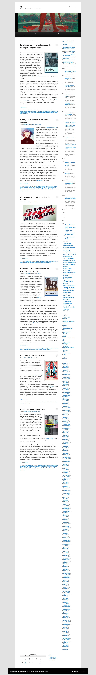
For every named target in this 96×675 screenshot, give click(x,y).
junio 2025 (65, 382)
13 (29, 659)
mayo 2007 (65, 630)
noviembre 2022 (66, 425)
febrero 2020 (65, 471)
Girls (47, 466)
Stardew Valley (43, 189)
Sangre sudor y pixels (24, 189)
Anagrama (66, 247)
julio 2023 (65, 414)
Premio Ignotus (66, 294)
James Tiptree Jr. (67, 272)
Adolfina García (34, 49)
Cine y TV (27, 465)
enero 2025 (65, 389)
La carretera (65, 275)
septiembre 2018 (66, 494)
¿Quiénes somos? (61, 33)
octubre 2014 (66, 559)
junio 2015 (65, 548)
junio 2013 (65, 581)
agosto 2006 (65, 642)
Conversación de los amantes (25, 111)
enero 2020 (65, 472)
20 (29, 661)
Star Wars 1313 (37, 189)
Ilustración (65, 333)
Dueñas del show (37, 466)
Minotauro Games (37, 188)
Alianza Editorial (68, 245)
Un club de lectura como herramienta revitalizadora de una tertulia (70, 71)
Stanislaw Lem (67, 303)
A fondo (65, 315)
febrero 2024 (65, 404)
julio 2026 (65, 364)
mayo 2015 (65, 550)
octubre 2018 (66, 493)
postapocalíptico (68, 290)
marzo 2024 (65, 403)
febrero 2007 (65, 634)
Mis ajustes (75, 671)
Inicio (22, 33)
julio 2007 (65, 627)
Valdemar (66, 309)
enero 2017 (65, 522)
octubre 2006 (66, 639)
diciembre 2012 (66, 590)
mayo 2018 (65, 500)
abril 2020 (65, 468)
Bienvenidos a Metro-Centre (41, 261)
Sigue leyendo (24, 107)
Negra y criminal (66, 342)
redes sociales (32, 349)
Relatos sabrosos (66, 353)
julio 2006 (65, 643)
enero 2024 (65, 406)
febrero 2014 (65, 570)
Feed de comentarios (53, 658)
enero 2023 (65, 422)
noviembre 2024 (66, 392)
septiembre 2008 (66, 609)
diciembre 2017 (66, 507)
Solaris (68, 299)
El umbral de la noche (41, 111)
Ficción (64, 326)
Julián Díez (73, 272)
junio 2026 (65, 366)
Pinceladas (65, 346)
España (21, 349)
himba (43, 401)
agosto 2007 (65, 625)
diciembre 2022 (66, 424)
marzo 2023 (65, 420)
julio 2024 (65, 398)
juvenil (46, 401)
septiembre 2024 (66, 395)
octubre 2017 (66, 509)
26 (25, 662)
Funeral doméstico (48, 111)
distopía (71, 258)
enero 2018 (65, 505)
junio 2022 (65, 432)
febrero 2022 (65, 438)
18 (22, 661)
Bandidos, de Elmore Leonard (69, 63)
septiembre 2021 (66, 445)
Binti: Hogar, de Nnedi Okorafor (33, 355)
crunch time (51, 186)
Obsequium (67, 173)
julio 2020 (65, 464)
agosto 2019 (65, 479)
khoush (49, 401)
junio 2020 (65, 465)
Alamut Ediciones (67, 243)
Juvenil (64, 335)
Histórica (65, 329)
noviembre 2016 (66, 525)
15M (36, 348)
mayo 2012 (65, 599)
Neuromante (65, 283)
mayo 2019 (65, 483)
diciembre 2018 (66, 490)
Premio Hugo (67, 292)
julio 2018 (65, 497)
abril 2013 (65, 584)
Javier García (34, 202)
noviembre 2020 (66, 458)
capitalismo (46, 186)
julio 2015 (65, 547)
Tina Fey (42, 468)
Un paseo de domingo (53, 112)
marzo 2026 (65, 370)
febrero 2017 (65, 520)
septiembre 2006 (66, 641)
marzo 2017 (65, 519)
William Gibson (66, 311)
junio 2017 (65, 515)
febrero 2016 (65, 537)
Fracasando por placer (67, 328)
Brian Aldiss (65, 254)
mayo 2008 (65, 613)
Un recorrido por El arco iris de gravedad (68, 43)
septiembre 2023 (66, 411)
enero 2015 (65, 555)
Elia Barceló (72, 260)
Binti (36, 401)
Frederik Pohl (73, 262)
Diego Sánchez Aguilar (45, 348)
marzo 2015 (65, 552)
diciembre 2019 (66, 474)
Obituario (65, 344)
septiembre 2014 (66, 561)
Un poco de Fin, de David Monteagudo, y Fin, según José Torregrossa (70, 198)
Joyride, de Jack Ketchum (70, 137)
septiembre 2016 (66, 527)
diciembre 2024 (66, 391)
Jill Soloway (31, 467)
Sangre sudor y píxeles (52, 188)
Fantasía (65, 325)
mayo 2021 (65, 450)
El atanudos (34, 111)
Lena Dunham (40, 467)
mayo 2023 (65, 417)
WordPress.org (52, 660)
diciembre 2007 (66, 620)
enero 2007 (65, 635)
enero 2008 (65, 619)
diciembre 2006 (66, 636)
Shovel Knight (31, 189)
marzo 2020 (65, 469)
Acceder (50, 655)
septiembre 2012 (66, 594)
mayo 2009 (65, 603)
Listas (64, 336)
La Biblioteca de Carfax (68, 274)
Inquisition (22, 188)
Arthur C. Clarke (66, 248)
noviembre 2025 (66, 375)
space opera (67, 301)
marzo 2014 (65, 569)
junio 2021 (65, 449)
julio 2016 (65, 530)
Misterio (65, 340)
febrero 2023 (65, 421)
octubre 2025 (66, 377)
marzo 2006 (65, 649)
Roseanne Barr (26, 468)
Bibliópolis (67, 251)
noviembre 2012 (66, 591)
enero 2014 (65, 572)
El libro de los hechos (54, 348)
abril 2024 (65, 402)
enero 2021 (65, 456)
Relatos (32, 110)
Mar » (41, 663)
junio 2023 (65, 415)
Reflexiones (65, 350)
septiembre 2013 (66, 577)
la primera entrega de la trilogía (36, 375)
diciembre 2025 (66, 374)
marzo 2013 (65, 585)
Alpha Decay (49, 465)
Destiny (55, 186)
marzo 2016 (65, 536)
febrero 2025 (65, 388)
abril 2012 (65, 601)
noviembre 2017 (66, 508)
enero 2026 (65, 373)
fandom (65, 262)
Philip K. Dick (69, 287)
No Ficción (27, 186)
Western (65, 358)
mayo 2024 (65, 400)
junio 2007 (65, 628)
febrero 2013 (65, 587)
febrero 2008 (65, 617)
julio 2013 (65, 580)
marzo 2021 (65, 453)
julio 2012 (65, 596)
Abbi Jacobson (44, 465)
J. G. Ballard (67, 270)
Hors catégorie (28, 110)
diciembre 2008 (66, 605)
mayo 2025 (65, 384)
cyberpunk (65, 258)
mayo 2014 (65, 566)
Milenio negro (32, 262)
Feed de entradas (52, 657)
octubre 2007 (66, 623)
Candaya (52, 110)
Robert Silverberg (39, 349)
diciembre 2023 (66, 407)
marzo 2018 (65, 503)
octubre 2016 (66, 526)
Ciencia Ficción (28, 261)
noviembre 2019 (66, 475)
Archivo (49, 33)
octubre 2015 (66, 543)
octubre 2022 (66, 427)
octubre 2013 (66, 576)
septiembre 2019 (66, 478)
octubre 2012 (66, 592)
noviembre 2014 (66, 558)
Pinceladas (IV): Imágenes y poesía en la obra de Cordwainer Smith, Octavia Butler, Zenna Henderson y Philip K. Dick (70, 125)
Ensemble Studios (32, 187)
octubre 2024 (66, 393)
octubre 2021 (66, 443)
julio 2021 (65, 447)
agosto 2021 (65, 446)
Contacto (68, 33)
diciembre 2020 (66, 457)
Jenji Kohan (26, 467)
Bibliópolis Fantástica (69, 253)
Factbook (25, 349)
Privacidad (23, 35)
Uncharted (48, 189)
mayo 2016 (65, 533)
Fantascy (69, 262)
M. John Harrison (67, 278)
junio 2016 (65, 532)
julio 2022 (65, 431)
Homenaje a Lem (66, 331)
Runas (65, 299)
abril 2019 (65, 485)
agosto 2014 (65, 562)
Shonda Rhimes (32, 468)
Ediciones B (66, 260)
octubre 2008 (66, 608)
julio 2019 (65, 480)
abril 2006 (65, 648)
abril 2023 (65, 418)
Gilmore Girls (43, 466)
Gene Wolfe (65, 264)
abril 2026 (65, 369)
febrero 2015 (65, 554)
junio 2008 (65, 612)
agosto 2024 (65, 396)
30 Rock (39, 465)
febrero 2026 (65, 371)
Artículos (26, 33)
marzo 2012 (65, 602)
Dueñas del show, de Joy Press (32, 409)
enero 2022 (65, 439)
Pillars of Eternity (44, 188)
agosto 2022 (65, 429)
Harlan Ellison (65, 266)
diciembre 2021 (66, 440)
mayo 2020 (65, 467)
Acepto (83, 671)
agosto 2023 (65, 413)
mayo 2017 (65, 516)
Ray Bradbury (66, 295)
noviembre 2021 (66, 442)
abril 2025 (65, 385)
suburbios (41, 262)
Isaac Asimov (67, 268)
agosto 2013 (65, 578)
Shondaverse (37, 468)
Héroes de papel (53, 187)
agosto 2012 (65, 595)
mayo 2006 (65, 646)
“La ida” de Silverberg (36, 322)
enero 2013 (65, 588)
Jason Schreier (27, 188)
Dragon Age (26, 187)
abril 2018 (65, 501)
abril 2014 (65, 567)
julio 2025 (65, 381)
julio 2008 (65, 610)
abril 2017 (65, 518)
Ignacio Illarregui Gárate (36, 124)
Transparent (46, 468)
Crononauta (40, 401)
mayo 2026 (65, 367)
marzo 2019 (65, 486)
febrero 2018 (65, 504)
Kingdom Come (26, 262)
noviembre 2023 (66, 409)
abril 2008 (65, 614)
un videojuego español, (51, 127)
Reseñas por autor (42, 33)
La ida (28, 349)
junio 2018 (65, 498)
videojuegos (53, 189)
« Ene (25, 663)
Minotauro (37, 262)
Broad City (26, 466)
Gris (42, 187)
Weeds (50, 468)
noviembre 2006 (66, 638)
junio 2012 (65, 598)
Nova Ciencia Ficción (69, 285)
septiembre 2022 (66, 428)
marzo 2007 (65, 632)
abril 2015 (65, 551)
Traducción (65, 355)
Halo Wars (48, 187)
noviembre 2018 (66, 491)
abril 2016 (65, 534)
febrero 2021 (65, 454)
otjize (21, 403)
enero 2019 (65, 489)
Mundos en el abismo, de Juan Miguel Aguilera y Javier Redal (70, 164)
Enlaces (54, 33)
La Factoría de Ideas (67, 277)
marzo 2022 (65, 436)
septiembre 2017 (66, 511)
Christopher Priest (72, 254)
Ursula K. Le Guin (68, 307)
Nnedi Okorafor (54, 401)
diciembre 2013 (66, 573)
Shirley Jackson (31, 112)
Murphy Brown (46, 467)
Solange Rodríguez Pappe (39, 112)
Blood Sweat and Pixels (39, 186)
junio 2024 (65, 399)
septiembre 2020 (66, 461)
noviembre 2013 (66, 574)
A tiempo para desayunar (46, 110)
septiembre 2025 (66, 378)
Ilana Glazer (50, 466)
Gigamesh (71, 264)
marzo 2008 (65, 616)
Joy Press (35, 467)
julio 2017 (65, 514)
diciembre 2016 (66, 523)
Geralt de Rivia (38, 187)
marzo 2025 (65, 387)
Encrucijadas (66, 324)
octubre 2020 (66, 460)
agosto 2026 (65, 363)
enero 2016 (65, 538)
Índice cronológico (33, 33)
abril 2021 (65, 451)
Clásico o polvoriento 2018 (51, 261)
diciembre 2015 (66, 540)
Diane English (31, 466)
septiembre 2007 (66, 624)
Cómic (64, 320)
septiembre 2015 (66, 544)
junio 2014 (65, 565)
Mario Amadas (66, 41)
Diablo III (21, 187)
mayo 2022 (65, 433)
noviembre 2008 (66, 606)
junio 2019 (65, 482)
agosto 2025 (65, 380)
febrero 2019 (65, 487)
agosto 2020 (65, 462)
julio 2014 (65, 563)
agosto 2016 (65, 529)
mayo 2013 (65, 583)
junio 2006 (65, 645)
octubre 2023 (66, 410)
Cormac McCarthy (67, 256)
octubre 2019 (66, 476)
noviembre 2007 (66, 621)
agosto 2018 (65, 496)
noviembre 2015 (66, 541)
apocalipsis (72, 247)
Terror (35, 110)
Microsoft (32, 188)
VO (30, 186)
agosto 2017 (65, 512)
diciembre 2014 (66, 556)
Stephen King (46, 112)
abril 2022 (65, 435)
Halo (44, 187)
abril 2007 (65, 631)
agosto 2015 (65, 545)
